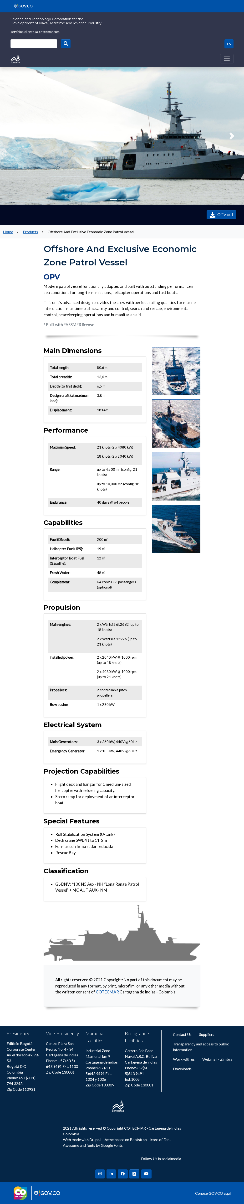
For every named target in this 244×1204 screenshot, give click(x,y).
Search (66, 43)
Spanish (229, 43)
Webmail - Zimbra (217, 1059)
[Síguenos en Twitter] (134, 1173)
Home (8, 231)
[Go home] (15, 58)
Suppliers (206, 1034)
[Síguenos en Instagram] (100, 1173)
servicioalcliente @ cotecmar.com (35, 32)
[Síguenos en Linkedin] (111, 1173)
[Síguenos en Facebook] (123, 1173)
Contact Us (182, 1034)
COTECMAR (108, 991)
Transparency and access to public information (201, 1047)
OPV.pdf (225, 214)
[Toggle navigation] (227, 58)
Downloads (182, 1068)
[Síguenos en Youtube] (146, 1173)
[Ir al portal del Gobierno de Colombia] (22, 5)
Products (30, 231)
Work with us (184, 1059)
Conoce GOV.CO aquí (213, 1193)
